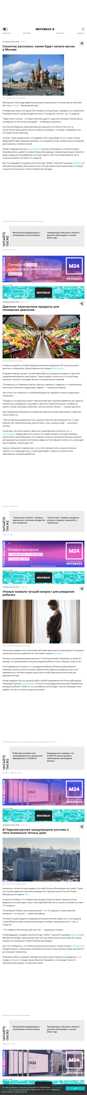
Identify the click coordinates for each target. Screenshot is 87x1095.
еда (11, 534)
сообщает (15, 105)
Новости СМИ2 (8, 285)
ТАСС (27, 894)
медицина (6, 773)
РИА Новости (58, 368)
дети (19, 773)
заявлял (76, 163)
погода (12, 249)
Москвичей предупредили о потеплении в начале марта (26, 234)
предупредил (28, 683)
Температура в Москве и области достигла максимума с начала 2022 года (63, 235)
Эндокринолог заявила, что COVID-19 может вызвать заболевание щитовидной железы (60, 757)
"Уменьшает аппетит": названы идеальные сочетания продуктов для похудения (29, 520)
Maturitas (57, 653)
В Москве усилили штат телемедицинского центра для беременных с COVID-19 (27, 756)
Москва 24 (43, 29)
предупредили (34, 149)
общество (24, 42)
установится (77, 945)
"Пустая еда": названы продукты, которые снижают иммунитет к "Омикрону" (63, 520)
